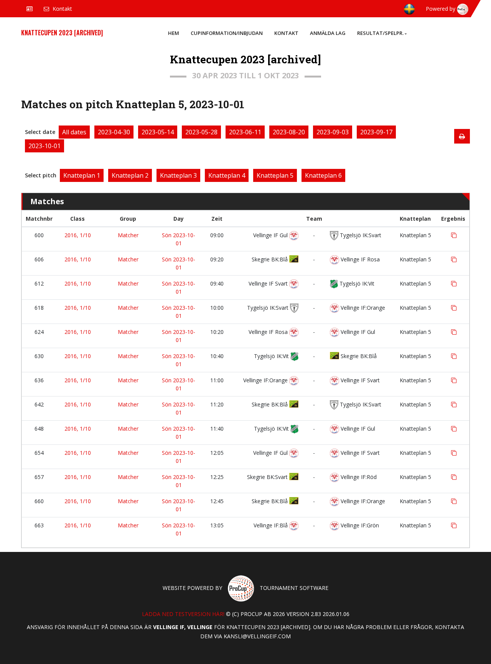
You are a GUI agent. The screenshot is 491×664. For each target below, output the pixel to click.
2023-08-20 (289, 132)
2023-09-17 (376, 132)
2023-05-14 (158, 132)
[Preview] (462, 136)
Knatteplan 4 (226, 175)
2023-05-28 (201, 132)
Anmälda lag (328, 33)
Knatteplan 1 (81, 175)
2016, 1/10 (77, 235)
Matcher (128, 235)
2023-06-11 (245, 132)
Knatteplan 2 (130, 175)
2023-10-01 (44, 146)
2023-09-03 (332, 132)
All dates (74, 132)
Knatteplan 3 (178, 175)
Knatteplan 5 (275, 175)
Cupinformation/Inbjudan (227, 33)
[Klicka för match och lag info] (453, 235)
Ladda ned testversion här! (183, 614)
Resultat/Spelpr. (380, 33)
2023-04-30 (114, 132)
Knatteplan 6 (323, 175)
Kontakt (286, 33)
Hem (173, 33)
